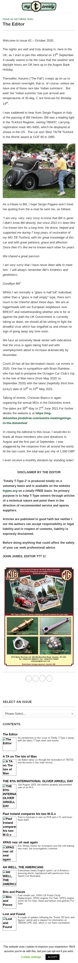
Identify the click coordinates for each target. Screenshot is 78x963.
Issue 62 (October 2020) (18, 19)
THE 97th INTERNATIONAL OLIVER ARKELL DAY (38, 781)
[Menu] (5, 6)
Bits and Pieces (14, 892)
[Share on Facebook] (35, 678)
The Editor (10, 734)
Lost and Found (14, 914)
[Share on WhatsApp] (29, 678)
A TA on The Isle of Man (20, 756)
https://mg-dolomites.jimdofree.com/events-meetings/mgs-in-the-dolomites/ (37, 418)
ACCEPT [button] (52, 957)
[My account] (73, 6)
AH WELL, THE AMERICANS (23, 867)
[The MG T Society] (39, 6)
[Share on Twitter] (42, 678)
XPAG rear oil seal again (20, 842)
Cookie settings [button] (31, 956)
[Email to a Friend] (49, 678)
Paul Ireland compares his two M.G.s (29, 814)
